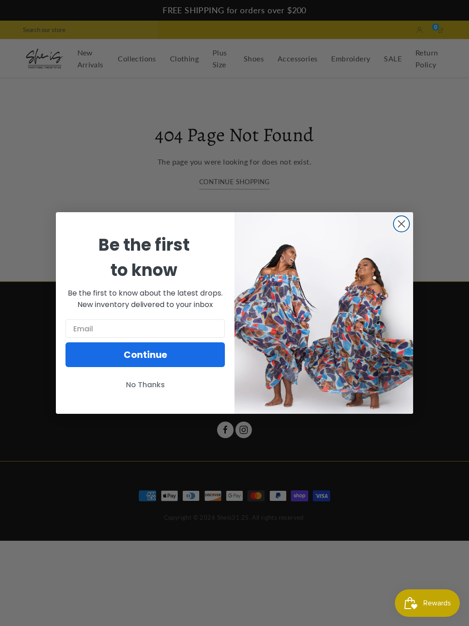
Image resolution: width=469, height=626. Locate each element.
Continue (145, 354)
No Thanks (145, 384)
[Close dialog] (401, 224)
